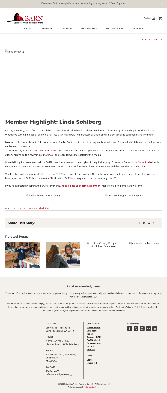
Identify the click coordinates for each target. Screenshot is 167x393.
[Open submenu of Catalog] (73, 29)
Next (156, 39)
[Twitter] (136, 328)
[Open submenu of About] (34, 29)
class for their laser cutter (42, 150)
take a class (68, 185)
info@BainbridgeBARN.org (59, 374)
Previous (147, 39)
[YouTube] (148, 328)
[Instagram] (142, 328)
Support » (121, 3)
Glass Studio (145, 162)
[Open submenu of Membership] (98, 29)
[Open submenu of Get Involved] (125, 29)
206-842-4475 (52, 371)
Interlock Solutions (92, 387)
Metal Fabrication (43, 208)
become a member (89, 185)
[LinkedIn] (154, 328)
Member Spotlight (27, 208)
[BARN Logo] (24, 12)
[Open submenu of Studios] (53, 29)
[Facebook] (129, 328)
